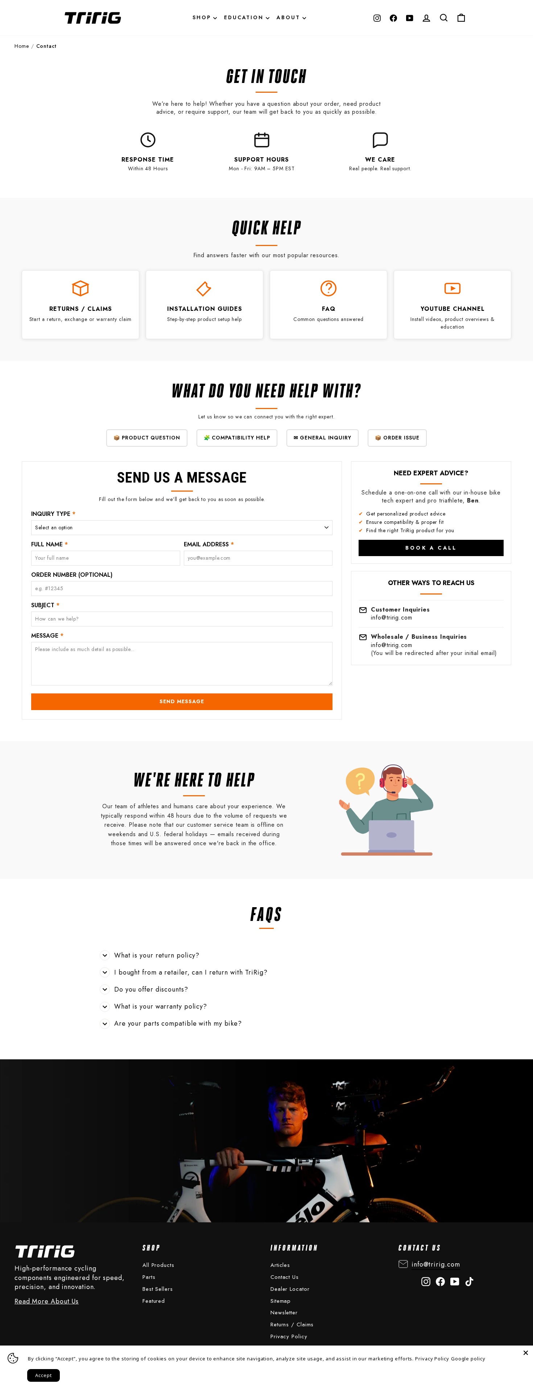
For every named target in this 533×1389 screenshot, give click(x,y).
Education (245, 17)
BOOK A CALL (431, 547)
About (289, 17)
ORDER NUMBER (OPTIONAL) (71, 575)
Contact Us (284, 1277)
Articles (280, 1265)
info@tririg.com (391, 617)
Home (22, 46)
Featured (153, 1301)
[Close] (525, 1352)
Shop (203, 17)
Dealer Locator (290, 1289)
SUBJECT (45, 605)
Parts (149, 1277)
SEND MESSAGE (182, 701)
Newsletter (284, 1313)
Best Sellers (157, 1289)
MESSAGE (47, 636)
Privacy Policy (288, 1336)
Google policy (468, 1358)
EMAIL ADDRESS (209, 544)
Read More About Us (47, 1301)
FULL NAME (49, 544)
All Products (158, 1265)
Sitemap (280, 1301)
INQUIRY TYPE (53, 514)
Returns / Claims (292, 1324)
